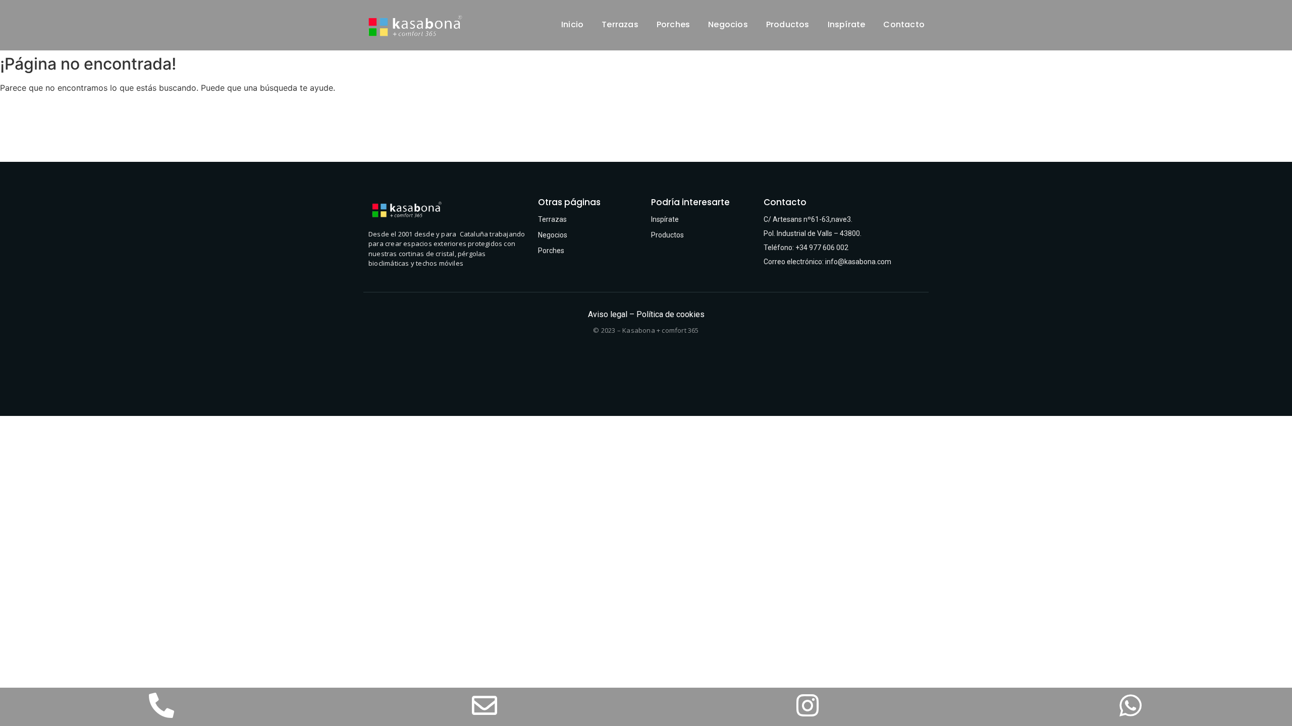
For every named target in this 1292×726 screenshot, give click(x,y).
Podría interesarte (690, 202)
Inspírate (847, 24)
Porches (673, 24)
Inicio (572, 24)
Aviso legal (607, 314)
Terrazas (620, 24)
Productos (788, 24)
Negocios (728, 24)
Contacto (904, 24)
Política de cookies (670, 314)
